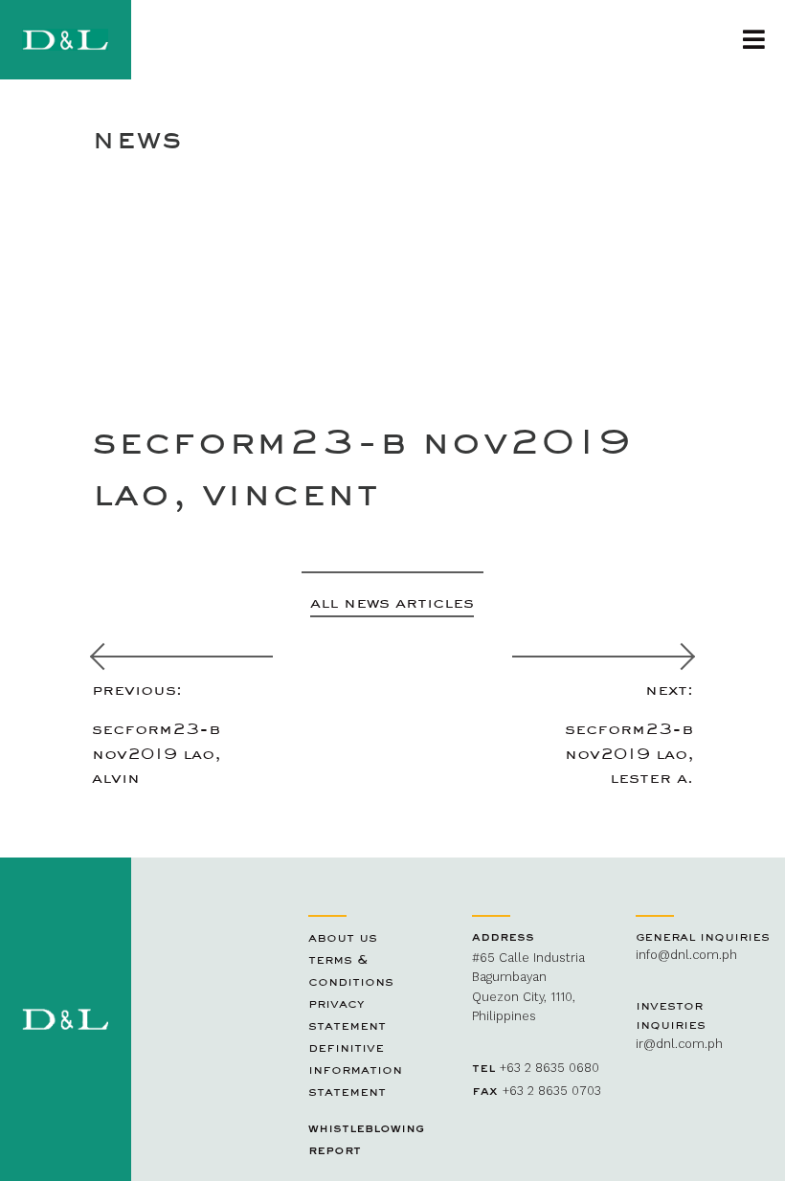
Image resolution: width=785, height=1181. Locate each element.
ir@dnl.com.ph (679, 1043)
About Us (342, 937)
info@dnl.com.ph (686, 954)
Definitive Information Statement (355, 1069)
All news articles (392, 601)
